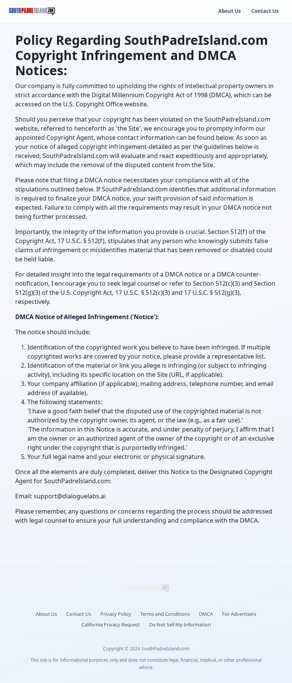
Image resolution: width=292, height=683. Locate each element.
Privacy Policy (115, 613)
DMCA (206, 613)
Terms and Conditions (165, 613)
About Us (229, 11)
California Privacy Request (110, 624)
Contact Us (264, 11)
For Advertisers (239, 613)
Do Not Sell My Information (180, 624)
